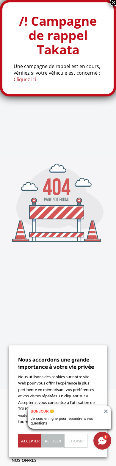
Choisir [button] (76, 441)
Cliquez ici (25, 79)
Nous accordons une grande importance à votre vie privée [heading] (56, 363)
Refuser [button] (53, 441)
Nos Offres (24, 460)
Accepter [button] (30, 441)
